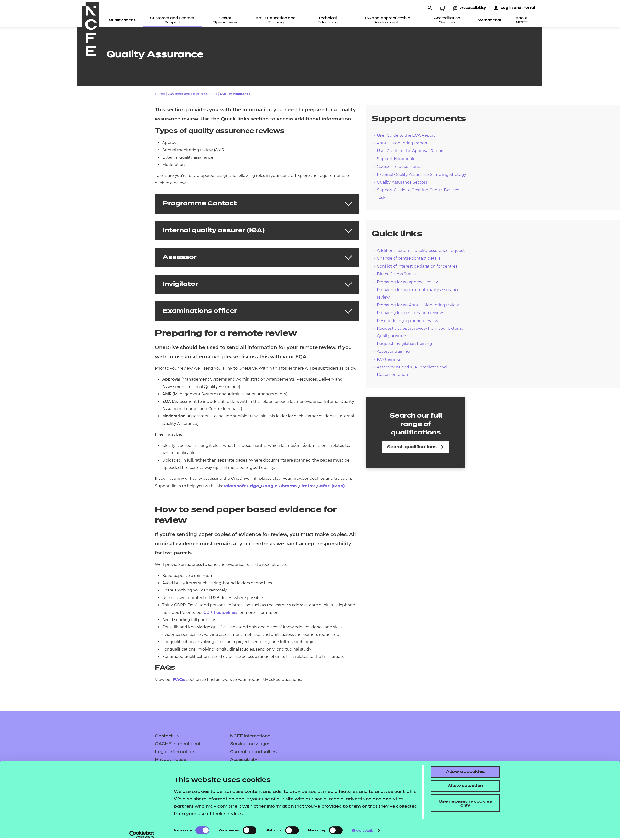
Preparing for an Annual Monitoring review (418, 305)
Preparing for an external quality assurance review (418, 293)
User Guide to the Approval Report (410, 151)
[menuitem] (122, 20)
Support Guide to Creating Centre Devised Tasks (418, 194)
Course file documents (399, 166)
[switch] (249, 830)
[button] (429, 8)
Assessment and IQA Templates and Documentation (412, 371)
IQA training (388, 359)
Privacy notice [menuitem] (170, 760)
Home (160, 94)
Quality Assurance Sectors (402, 182)
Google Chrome (279, 486)
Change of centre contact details (409, 258)
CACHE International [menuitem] (177, 744)
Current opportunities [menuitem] (253, 752)
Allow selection (465, 786)
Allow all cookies (465, 772)
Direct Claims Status (396, 274)
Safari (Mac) (331, 486)
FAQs (179, 680)
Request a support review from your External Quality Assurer (420, 332)
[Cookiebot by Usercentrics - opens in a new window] (142, 834)
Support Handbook (395, 159)
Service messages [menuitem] (250, 744)
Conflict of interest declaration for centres (417, 266)
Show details (363, 830)
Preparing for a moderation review (410, 312)
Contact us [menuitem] (167, 736)
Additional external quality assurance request (421, 250)
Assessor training (393, 351)
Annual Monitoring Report (402, 143)
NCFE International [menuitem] (251, 736)
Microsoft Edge (241, 486)
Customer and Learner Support (192, 94)
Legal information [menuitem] (174, 752)
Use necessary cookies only (465, 804)
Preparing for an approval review (408, 282)
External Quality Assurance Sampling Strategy (421, 174)
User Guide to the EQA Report (406, 135)
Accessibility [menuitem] (243, 760)
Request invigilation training (404, 343)
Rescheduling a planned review (407, 320)
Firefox (307, 486)
